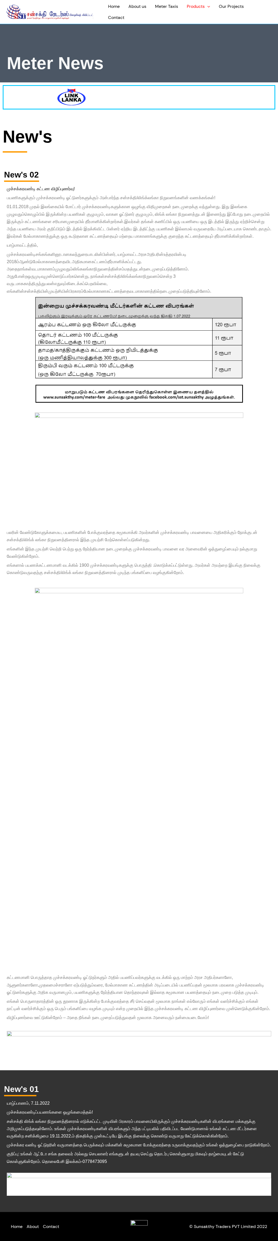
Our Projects (231, 6)
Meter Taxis (166, 6)
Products (196, 6)
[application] (207, 6)
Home (114, 6)
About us (137, 6)
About (33, 1226)
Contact (116, 17)
